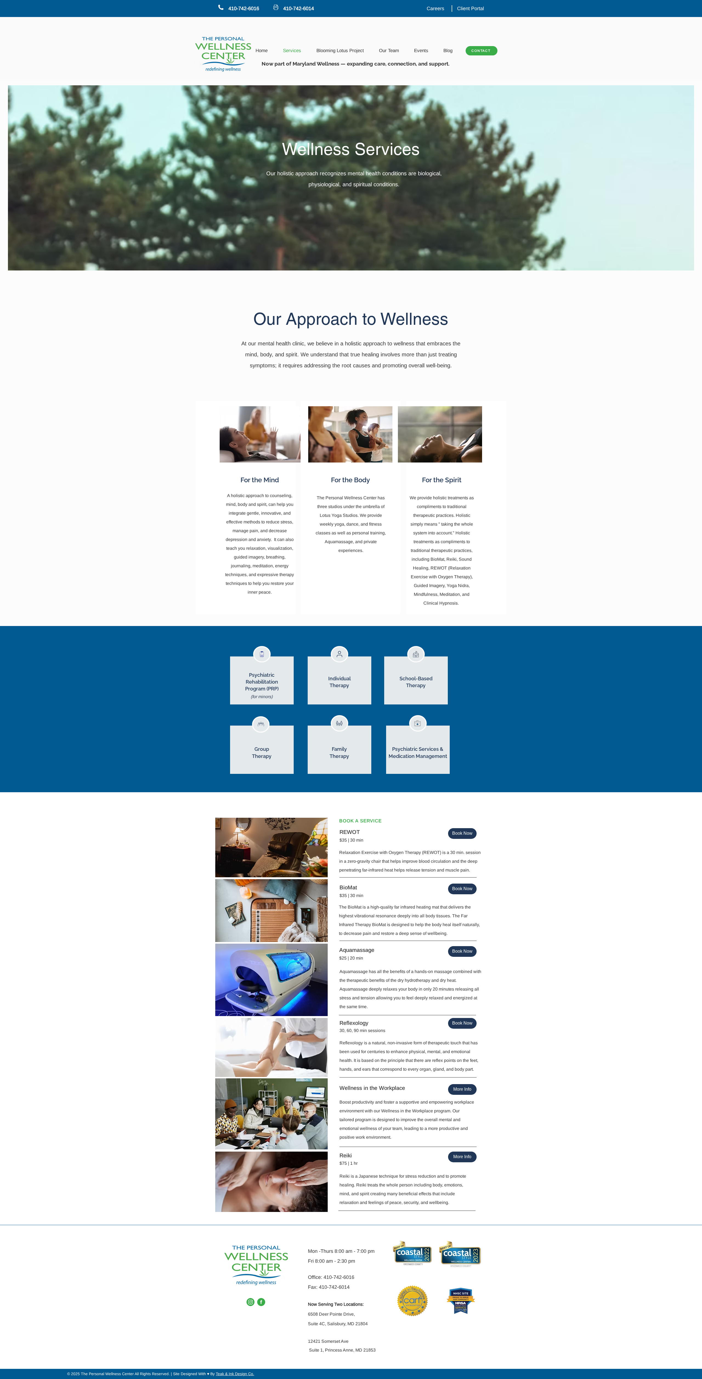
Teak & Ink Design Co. (235, 1374)
